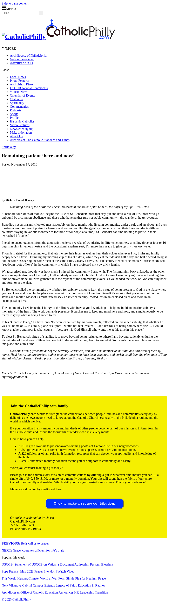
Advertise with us (21, 63)
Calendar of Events (22, 95)
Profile (14, 117)
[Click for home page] (58, 36)
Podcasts (15, 110)
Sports (14, 114)
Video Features (19, 125)
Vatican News (19, 91)
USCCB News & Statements (29, 88)
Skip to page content (15, 3)
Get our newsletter (22, 59)
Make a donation (21, 132)
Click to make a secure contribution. (84, 503)
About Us (16, 136)
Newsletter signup (21, 129)
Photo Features (19, 80)
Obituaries (16, 99)
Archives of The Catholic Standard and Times (39, 140)
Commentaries (19, 106)
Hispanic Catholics (22, 121)
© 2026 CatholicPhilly (16, 599)
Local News (18, 77)
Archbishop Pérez (21, 84)
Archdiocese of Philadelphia (28, 55)
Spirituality (17, 103)
